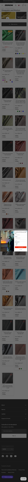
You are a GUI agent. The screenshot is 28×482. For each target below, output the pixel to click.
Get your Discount (20, 247)
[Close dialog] (26, 231)
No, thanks (20, 249)
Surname (16, 236)
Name (15, 233)
